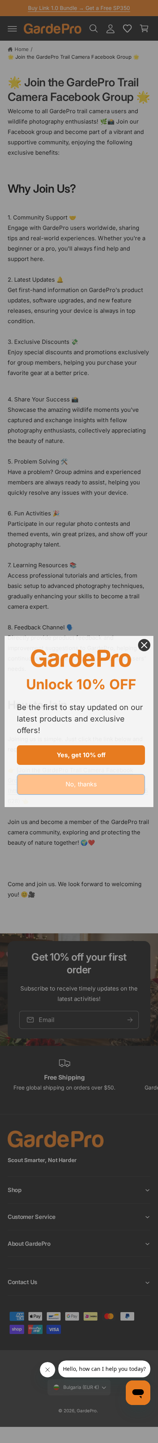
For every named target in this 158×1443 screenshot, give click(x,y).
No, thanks (81, 784)
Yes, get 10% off (81, 755)
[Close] (144, 645)
